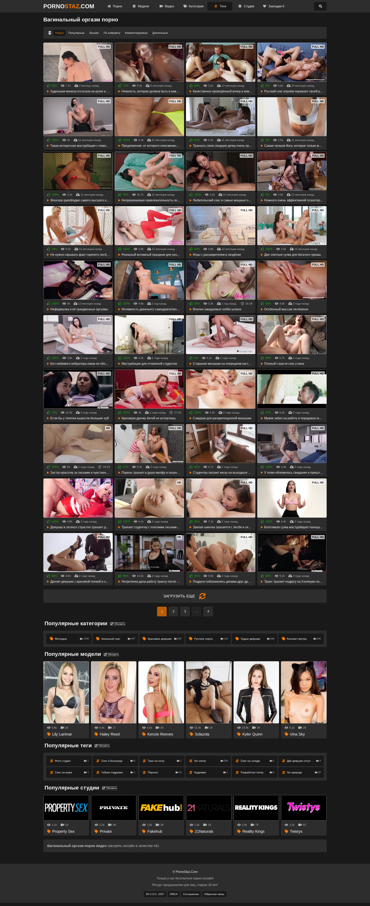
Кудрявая (211, 772)
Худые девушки (258, 638)
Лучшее (94, 32)
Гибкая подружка (118, 772)
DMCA (174, 894)
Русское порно (211, 638)
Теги (222, 6)
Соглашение (191, 894)
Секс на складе (258, 760)
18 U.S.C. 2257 (155, 894)
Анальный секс (118, 638)
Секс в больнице (118, 760)
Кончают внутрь (304, 638)
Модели (143, 6)
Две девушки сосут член (304, 760)
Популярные (76, 32)
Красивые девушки (165, 638)
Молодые (72, 638)
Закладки (276, 6)
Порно (117, 6)
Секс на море (72, 772)
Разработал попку (258, 772)
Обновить (119, 624)
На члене (211, 760)
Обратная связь (214, 894)
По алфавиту (112, 32)
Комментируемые (136, 32)
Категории (196, 6)
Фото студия (72, 760)
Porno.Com (68, 6)
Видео (169, 6)
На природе (304, 772)
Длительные (160, 32)
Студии (248, 6)
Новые (59, 32)
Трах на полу (165, 760)
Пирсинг (165, 772)
